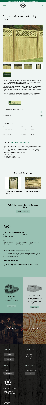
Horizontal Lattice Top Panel (34, 242)
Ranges (8, 11)
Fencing (12, 11)
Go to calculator (23, 211)
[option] (13, 186)
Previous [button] (5, 184)
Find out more (11, 306)
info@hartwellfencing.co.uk (9, 393)
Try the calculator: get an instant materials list (14, 109)
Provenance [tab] (24, 142)
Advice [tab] (6, 142)
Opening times (35, 1)
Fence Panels (18, 11)
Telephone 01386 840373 (13, 1)
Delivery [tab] (14, 142)
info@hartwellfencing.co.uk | (25, 1)
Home (4, 11)
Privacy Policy (6, 400)
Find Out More (8, 373)
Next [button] (41, 184)
